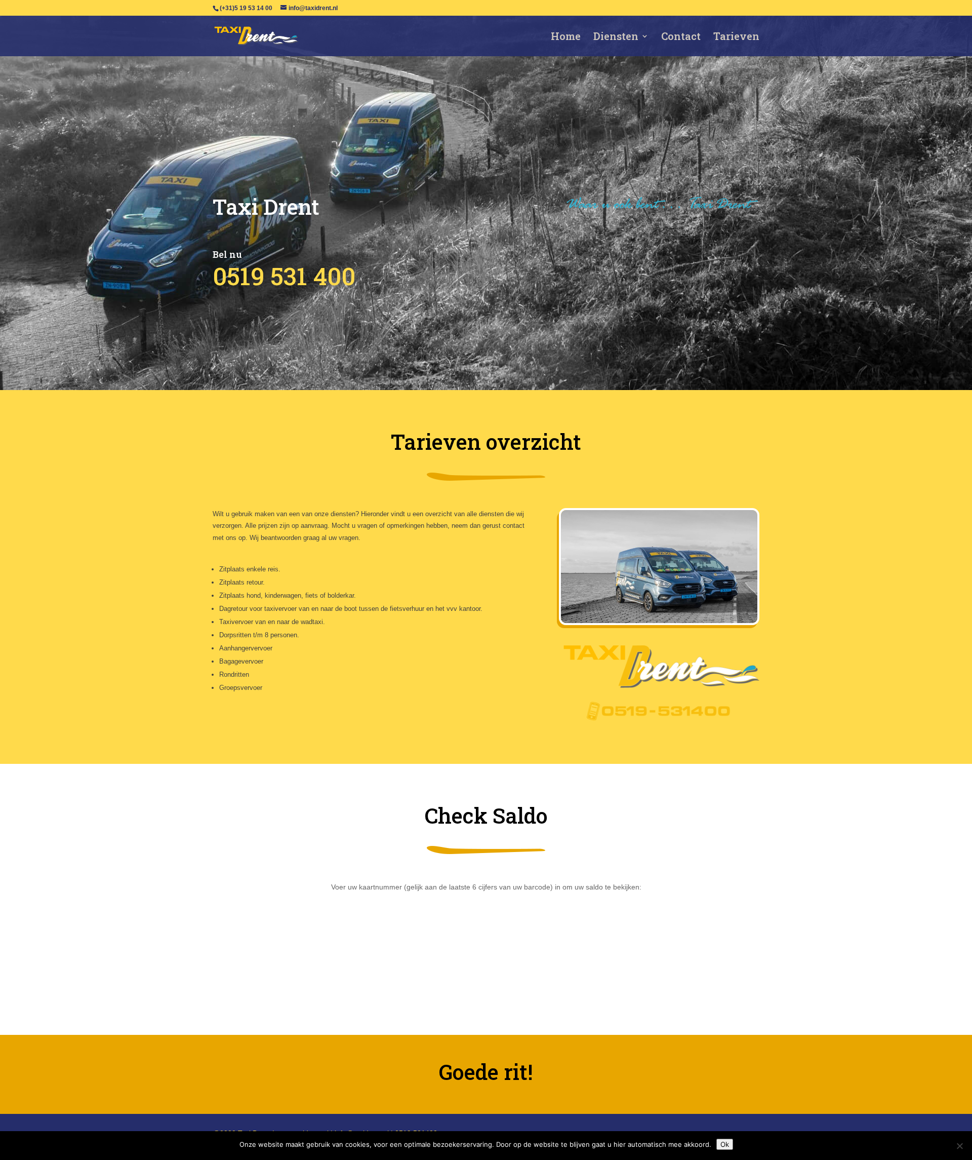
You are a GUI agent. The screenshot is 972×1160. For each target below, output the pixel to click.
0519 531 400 (284, 276)
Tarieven (736, 37)
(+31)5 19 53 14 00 (246, 8)
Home (566, 37)
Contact (681, 37)
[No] (959, 1146)
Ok (724, 1144)
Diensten (615, 37)
